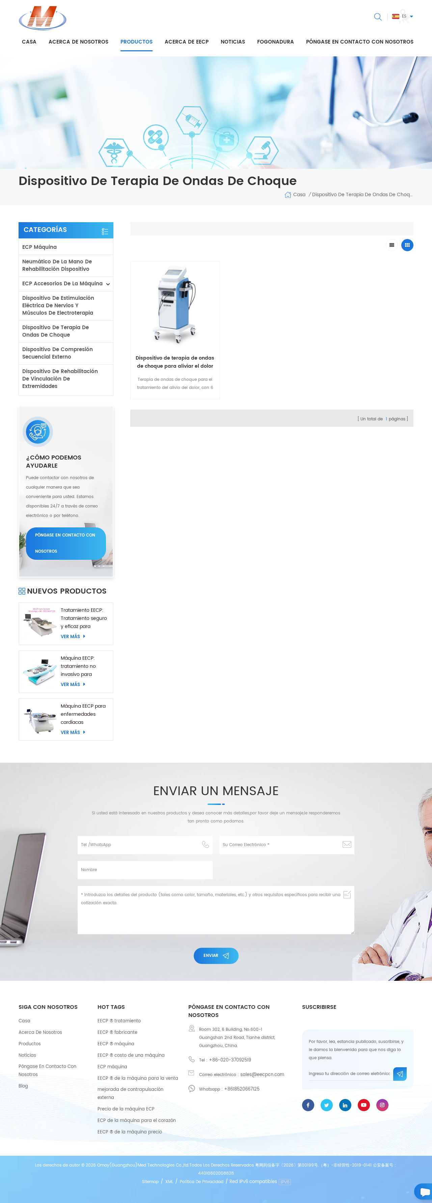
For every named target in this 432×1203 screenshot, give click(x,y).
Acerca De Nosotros (40, 1032)
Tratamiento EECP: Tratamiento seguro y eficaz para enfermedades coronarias (84, 618)
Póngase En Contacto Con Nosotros (47, 1070)
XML (169, 1182)
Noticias (233, 42)
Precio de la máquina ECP (126, 1109)
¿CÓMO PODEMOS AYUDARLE (53, 462)
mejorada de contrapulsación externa (130, 1093)
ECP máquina (39, 247)
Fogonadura (275, 42)
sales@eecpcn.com (262, 1074)
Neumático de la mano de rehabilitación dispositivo (57, 265)
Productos (136, 42)
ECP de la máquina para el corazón (137, 1120)
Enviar (211, 955)
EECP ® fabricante (117, 1032)
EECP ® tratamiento (119, 1021)
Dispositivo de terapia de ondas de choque (55, 331)
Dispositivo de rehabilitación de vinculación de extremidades (60, 379)
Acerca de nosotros (78, 42)
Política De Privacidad (201, 1182)
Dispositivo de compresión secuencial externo (57, 353)
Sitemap (150, 1182)
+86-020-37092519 (230, 1060)
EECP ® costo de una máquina (131, 1055)
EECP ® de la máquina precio (130, 1132)
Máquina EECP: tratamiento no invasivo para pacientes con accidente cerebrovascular (80, 666)
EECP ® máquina (116, 1044)
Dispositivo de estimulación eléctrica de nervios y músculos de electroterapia (58, 305)
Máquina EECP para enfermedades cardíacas (83, 714)
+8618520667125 (242, 1089)
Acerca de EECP (187, 42)
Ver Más (70, 636)
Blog (23, 1086)
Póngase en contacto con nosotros (359, 42)
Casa (29, 42)
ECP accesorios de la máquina (62, 284)
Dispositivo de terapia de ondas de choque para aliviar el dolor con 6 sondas (175, 362)
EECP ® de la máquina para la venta (138, 1078)
